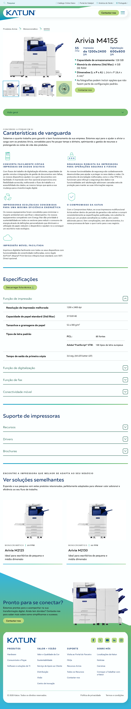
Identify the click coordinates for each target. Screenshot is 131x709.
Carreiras (101, 666)
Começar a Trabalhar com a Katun (108, 673)
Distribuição (42, 671)
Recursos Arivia (74, 666)
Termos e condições (115, 695)
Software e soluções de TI (18, 666)
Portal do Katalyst (87, 3)
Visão (39, 677)
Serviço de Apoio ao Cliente (49, 666)
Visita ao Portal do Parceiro (79, 654)
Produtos (14, 648)
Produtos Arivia (10, 29)
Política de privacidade (90, 695)
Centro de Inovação (46, 683)
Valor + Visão (46, 648)
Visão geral (12, 112)
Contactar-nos (108, 12)
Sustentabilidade (44, 660)
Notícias (100, 660)
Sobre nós (104, 648)
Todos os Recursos (75, 671)
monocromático (30, 29)
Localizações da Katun (107, 654)
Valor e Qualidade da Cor (48, 654)
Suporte (72, 648)
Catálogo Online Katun (66, 3)
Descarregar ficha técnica (18, 287)
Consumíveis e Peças (16, 660)
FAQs (69, 660)
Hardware (11, 654)
